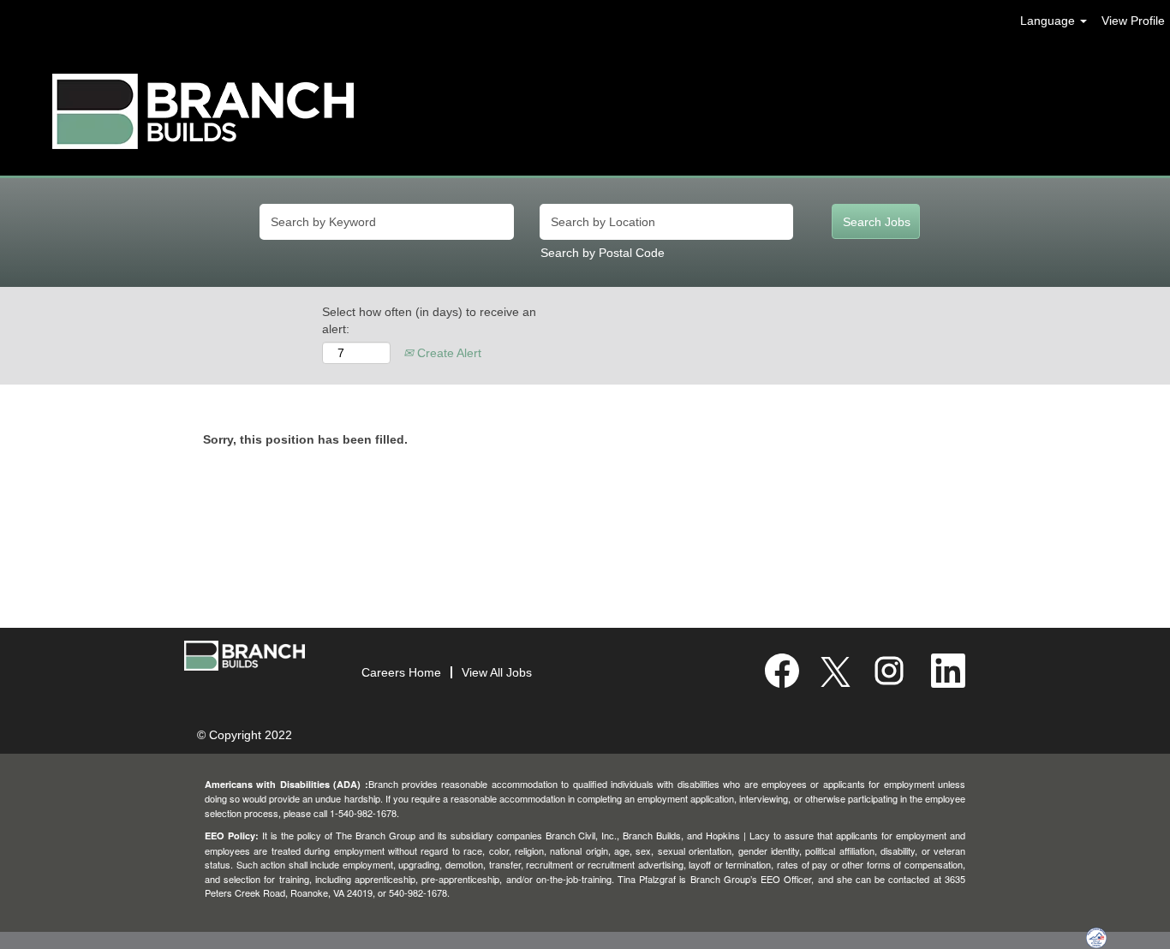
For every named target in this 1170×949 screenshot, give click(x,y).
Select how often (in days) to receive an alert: (429, 320)
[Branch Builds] (203, 111)
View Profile (1133, 20)
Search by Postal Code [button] (602, 253)
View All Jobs (497, 672)
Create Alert (447, 353)
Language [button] (1049, 20)
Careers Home (401, 672)
